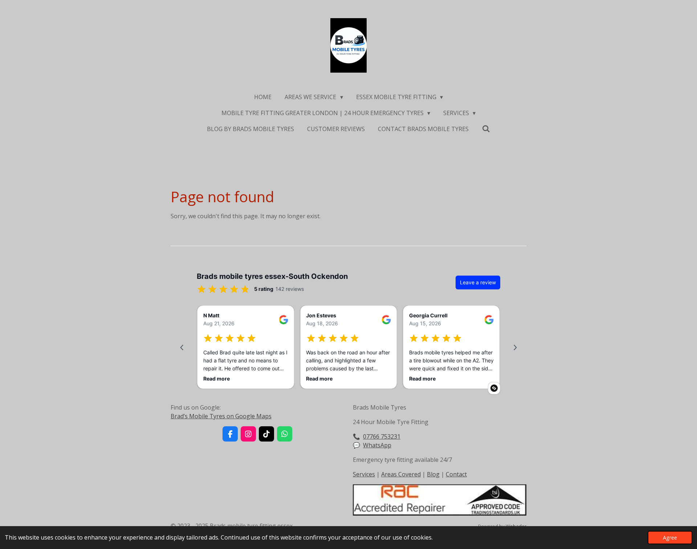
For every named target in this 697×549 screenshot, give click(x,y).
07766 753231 (381, 436)
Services (364, 474)
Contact (456, 474)
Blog (433, 474)
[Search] (485, 128)
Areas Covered (401, 474)
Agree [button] (670, 537)
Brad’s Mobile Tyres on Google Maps (221, 416)
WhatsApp (377, 445)
